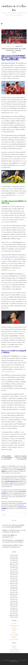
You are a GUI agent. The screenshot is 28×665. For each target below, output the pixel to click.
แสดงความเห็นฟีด (14, 649)
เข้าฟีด (14, 648)
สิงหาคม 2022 (14, 578)
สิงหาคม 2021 (14, 599)
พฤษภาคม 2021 (14, 604)
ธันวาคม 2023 (14, 562)
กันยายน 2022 (14, 576)
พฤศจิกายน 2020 (14, 615)
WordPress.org (14, 651)
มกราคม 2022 (14, 590)
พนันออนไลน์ (14, 636)
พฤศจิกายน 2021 (14, 594)
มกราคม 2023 (14, 569)
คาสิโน (14, 630)
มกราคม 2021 (14, 612)
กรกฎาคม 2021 (14, 601)
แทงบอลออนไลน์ (10, 46)
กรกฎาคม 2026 (14, 555)
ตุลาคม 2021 (14, 596)
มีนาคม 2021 (14, 608)
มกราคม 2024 (14, 560)
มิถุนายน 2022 (14, 581)
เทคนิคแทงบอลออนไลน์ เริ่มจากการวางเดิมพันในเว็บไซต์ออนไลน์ (20, 457)
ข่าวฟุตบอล (14, 629)
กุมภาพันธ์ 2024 (14, 558)
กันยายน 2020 (14, 617)
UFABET (14, 623)
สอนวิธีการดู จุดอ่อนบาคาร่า (12, 481)
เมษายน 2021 (14, 606)
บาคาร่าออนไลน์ (14, 634)
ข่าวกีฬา (14, 627)
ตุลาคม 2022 (14, 574)
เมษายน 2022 (14, 585)
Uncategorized (14, 625)
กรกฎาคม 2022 (14, 580)
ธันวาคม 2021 (14, 592)
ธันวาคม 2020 (14, 613)
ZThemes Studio (14, 661)
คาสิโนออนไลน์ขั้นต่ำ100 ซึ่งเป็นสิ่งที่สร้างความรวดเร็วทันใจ (7, 457)
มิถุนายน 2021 (14, 603)
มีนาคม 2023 (14, 566)
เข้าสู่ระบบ (14, 646)
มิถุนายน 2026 (14, 557)
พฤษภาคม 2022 (14, 583)
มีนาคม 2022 (14, 587)
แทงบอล (14, 637)
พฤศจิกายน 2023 (14, 564)
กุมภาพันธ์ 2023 (14, 567)
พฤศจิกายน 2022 (14, 573)
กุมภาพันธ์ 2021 (14, 610)
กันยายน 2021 (14, 597)
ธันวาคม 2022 (14, 571)
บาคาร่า (14, 632)
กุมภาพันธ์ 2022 (14, 588)
